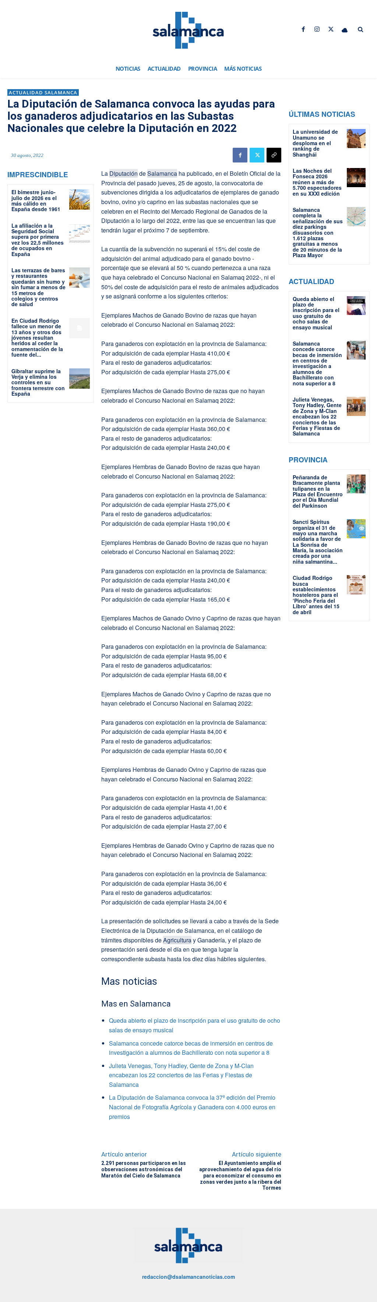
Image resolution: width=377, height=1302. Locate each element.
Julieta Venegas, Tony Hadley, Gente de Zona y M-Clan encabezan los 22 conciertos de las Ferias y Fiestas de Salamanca (181, 1075)
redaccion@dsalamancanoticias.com (188, 1276)
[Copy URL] (274, 155)
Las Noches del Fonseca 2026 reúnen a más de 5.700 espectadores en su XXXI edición (317, 182)
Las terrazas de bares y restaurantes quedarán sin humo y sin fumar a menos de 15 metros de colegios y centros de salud (38, 287)
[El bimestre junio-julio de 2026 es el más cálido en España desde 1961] (79, 199)
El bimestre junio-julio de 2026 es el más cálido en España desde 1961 (35, 200)
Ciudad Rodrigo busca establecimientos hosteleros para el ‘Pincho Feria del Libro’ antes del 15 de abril (316, 594)
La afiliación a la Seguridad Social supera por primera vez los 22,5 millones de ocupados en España (37, 240)
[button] (360, 29)
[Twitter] (331, 29)
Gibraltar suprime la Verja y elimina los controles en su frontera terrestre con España (38, 382)
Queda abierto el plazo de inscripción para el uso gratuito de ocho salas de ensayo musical (316, 313)
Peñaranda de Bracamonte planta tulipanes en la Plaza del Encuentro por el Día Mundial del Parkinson (318, 491)
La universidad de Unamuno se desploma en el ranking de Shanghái (315, 143)
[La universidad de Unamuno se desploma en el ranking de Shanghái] (356, 138)
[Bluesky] (344, 29)
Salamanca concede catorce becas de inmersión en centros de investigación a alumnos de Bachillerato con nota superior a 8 (317, 363)
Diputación (123, 173)
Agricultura (177, 940)
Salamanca (162, 173)
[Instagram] (317, 29)
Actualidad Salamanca (43, 92)
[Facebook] (304, 29)
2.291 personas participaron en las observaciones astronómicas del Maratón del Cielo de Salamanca (143, 1169)
